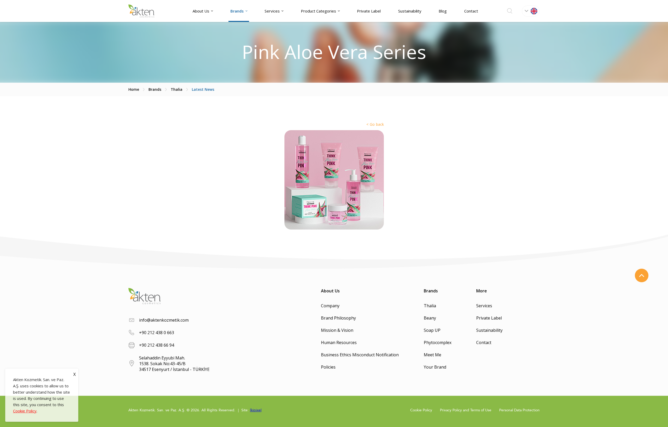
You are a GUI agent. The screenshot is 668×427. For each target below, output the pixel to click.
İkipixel (255, 410)
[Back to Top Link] (641, 275)
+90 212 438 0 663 (156, 332)
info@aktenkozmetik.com (164, 320)
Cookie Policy (25, 410)
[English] (531, 11)
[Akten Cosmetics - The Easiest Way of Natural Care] (141, 10)
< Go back (375, 124)
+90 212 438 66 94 (156, 345)
